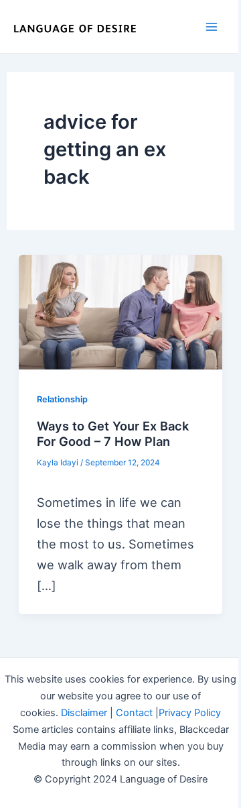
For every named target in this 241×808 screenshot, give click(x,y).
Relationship (62, 399)
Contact (134, 713)
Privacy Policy (190, 713)
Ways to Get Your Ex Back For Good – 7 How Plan (113, 433)
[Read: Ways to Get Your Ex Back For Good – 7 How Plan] (120, 312)
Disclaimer (84, 713)
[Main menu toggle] (212, 26)
